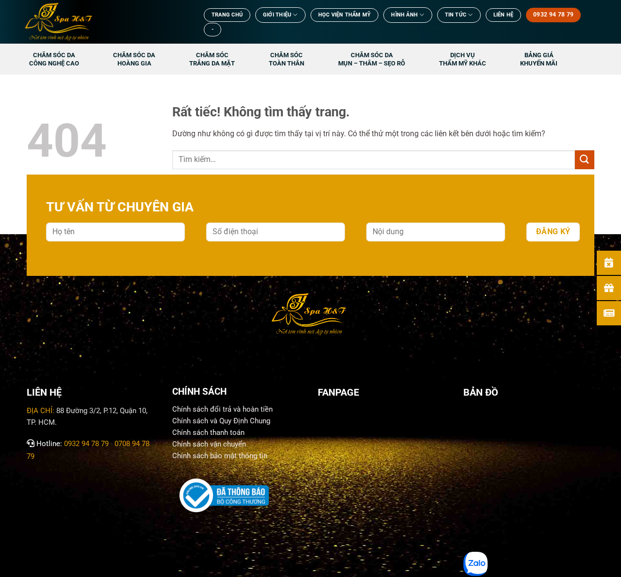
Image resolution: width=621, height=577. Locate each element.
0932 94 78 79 (86, 443)
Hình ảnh (404, 15)
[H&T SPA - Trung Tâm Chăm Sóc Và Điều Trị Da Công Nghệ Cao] (104, 22)
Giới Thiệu (277, 15)
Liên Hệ (503, 15)
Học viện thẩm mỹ (344, 15)
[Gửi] (584, 159)
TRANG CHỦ (227, 15)
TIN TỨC (456, 15)
